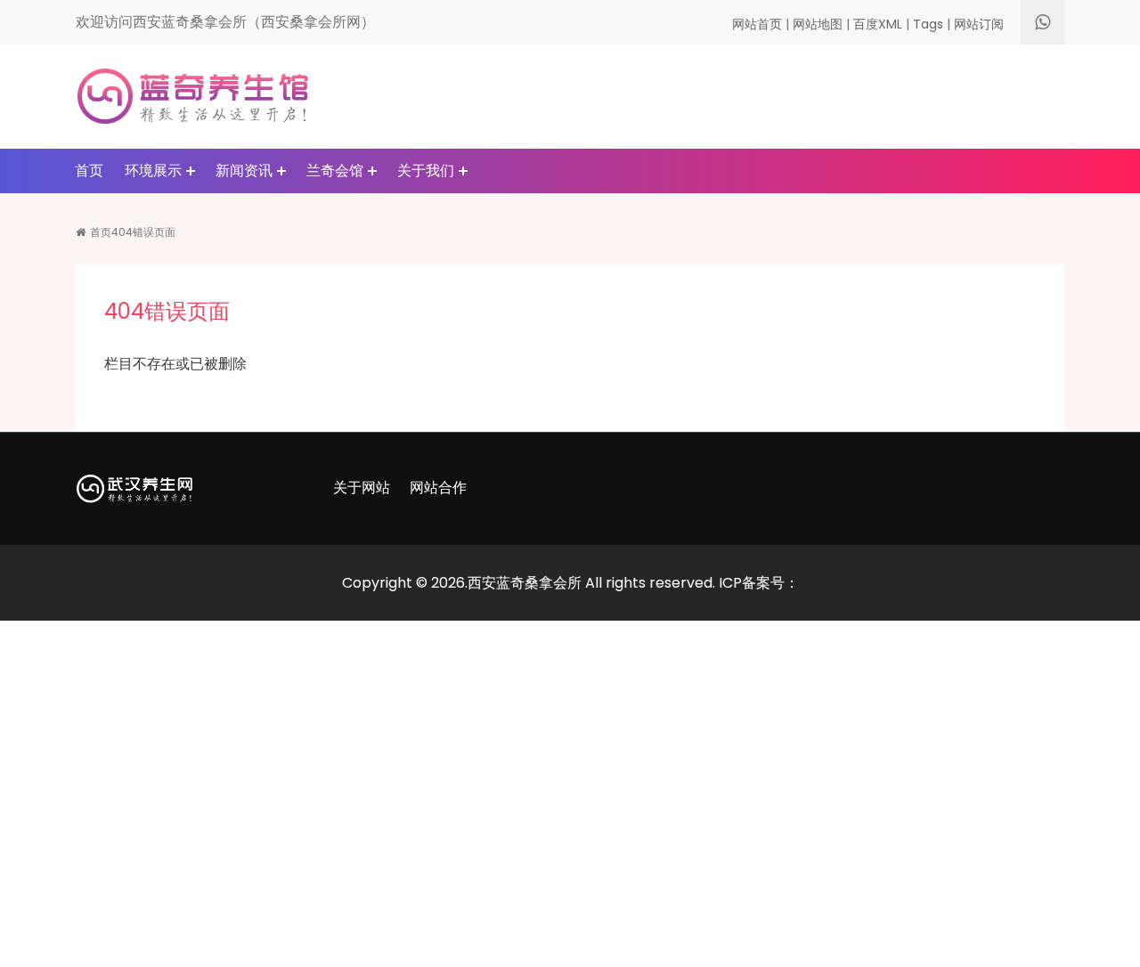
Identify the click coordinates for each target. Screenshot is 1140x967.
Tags (928, 24)
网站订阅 (979, 24)
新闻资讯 (244, 170)
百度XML (877, 24)
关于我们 (425, 170)
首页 (89, 170)
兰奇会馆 (334, 170)
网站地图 (818, 24)
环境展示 (153, 170)
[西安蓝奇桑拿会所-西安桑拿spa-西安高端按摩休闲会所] (193, 95)
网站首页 (757, 24)
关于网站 (361, 487)
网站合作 (438, 487)
